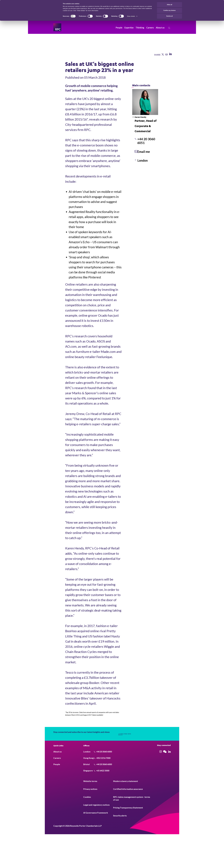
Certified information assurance (128, 789)
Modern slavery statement (125, 781)
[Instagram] (160, 752)
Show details (131, 16)
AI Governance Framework (95, 812)
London (142, 160)
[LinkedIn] (170, 54)
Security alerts (120, 815)
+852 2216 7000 (103, 758)
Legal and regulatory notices (96, 805)
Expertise (129, 27)
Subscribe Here (125, 734)
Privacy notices (90, 789)
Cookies (87, 797)
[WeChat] (165, 753)
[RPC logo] (57, 27)
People (119, 27)
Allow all (169, 4)
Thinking (140, 27)
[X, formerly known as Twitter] (163, 54)
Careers (150, 27)
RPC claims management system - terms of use (131, 798)
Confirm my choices (169, 10)
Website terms (90, 781)
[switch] (90, 16)
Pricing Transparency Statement (128, 807)
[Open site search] (169, 28)
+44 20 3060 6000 (104, 751)
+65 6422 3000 (102, 770)
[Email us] (166, 54)
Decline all (169, 16)
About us (160, 27)
